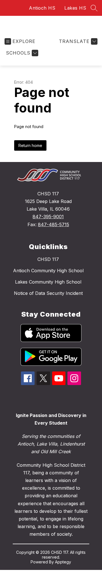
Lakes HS (75, 8)
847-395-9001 (48, 216)
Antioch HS (42, 8)
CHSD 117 (48, 259)
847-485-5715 (53, 224)
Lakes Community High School (48, 282)
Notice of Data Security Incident (48, 293)
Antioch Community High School (48, 270)
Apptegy (63, 561)
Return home (30, 145)
